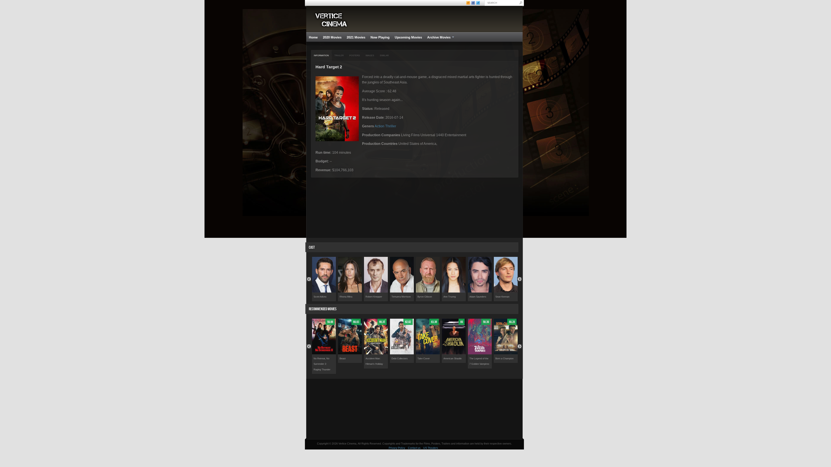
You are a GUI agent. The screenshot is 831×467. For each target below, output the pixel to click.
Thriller (390, 126)
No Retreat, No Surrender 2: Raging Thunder (322, 364)
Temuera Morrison (401, 296)
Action (379, 126)
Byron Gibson (424, 296)
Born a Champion (504, 358)
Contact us (414, 447)
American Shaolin (452, 358)
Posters (354, 55)
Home (313, 37)
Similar (384, 55)
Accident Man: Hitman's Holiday (374, 361)
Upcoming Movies (408, 37)
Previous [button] (309, 279)
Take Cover (423, 358)
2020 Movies (332, 37)
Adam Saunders (477, 296)
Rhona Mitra (346, 296)
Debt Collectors (399, 358)
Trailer (339, 55)
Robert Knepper (374, 296)
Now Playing (380, 37)
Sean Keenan (502, 296)
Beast (343, 358)
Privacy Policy (397, 447)
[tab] (321, 55)
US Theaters (430, 447)
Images (370, 55)
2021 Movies (356, 37)
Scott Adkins (320, 296)
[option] (324, 279)
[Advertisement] (414, 409)
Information (321, 55)
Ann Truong (449, 296)
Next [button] (519, 279)
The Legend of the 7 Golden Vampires (479, 361)
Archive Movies (438, 37)
